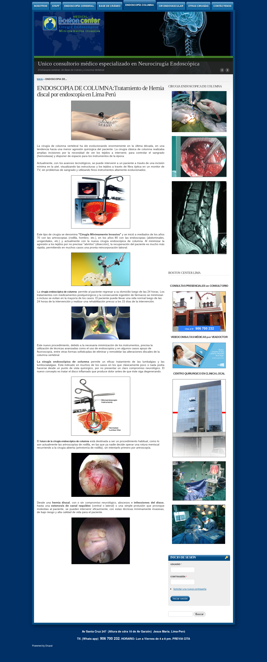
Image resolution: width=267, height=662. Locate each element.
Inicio (40, 79)
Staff (55, 6)
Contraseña (178, 576)
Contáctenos (222, 6)
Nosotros (40, 6)
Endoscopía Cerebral (79, 6)
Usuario (176, 564)
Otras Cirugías (198, 6)
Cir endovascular (171, 6)
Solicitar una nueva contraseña (189, 588)
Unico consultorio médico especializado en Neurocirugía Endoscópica (119, 63)
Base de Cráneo (109, 6)
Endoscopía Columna (139, 5)
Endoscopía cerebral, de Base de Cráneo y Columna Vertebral (71, 69)
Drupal (49, 645)
